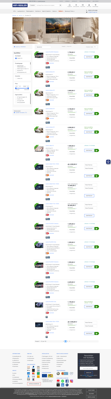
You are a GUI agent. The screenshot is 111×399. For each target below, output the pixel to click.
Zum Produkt (89, 56)
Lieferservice (16, 360)
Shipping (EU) (16, 358)
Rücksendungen (16, 362)
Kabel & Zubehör (46, 11)
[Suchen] (60, 5)
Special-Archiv (46, 366)
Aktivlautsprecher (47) (21, 72)
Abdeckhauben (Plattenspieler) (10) (21, 66)
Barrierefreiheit (60, 362)
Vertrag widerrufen (34, 383)
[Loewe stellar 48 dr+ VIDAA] (39, 325)
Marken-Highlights (46, 360)
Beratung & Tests (69, 11)
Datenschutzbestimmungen (55, 396)
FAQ (14, 375)
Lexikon (14, 373)
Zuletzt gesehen (76, 6)
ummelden (91, 375)
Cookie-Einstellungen (29, 393)
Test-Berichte (45, 364)
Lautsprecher (20, 11)
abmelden (84, 375)
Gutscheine (15, 366)
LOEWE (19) (19, 78)
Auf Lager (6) (20, 100)
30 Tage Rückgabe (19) (22, 97)
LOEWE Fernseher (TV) (21, 112)
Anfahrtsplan (30, 360)
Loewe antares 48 (50, 90)
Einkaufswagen (95, 6)
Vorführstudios (31, 358)
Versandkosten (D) (17, 356)
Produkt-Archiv (46, 368)
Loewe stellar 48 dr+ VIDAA (52, 321)
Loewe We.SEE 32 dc (51, 301)
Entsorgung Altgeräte (17, 379)
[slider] (16, 88)
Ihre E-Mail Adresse (88, 368)
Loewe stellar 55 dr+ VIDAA (52, 164)
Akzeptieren (91, 390)
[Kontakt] (89, 10)
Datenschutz (74, 1)
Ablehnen (91, 393)
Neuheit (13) (19, 98)
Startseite (14, 15)
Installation (15, 381)
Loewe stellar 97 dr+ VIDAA (52, 203)
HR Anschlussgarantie (18, 383)
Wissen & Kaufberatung (48, 358)
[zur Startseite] (20, 5)
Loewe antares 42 (50, 72)
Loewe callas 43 (50, 145)
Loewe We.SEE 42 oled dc (52, 223)
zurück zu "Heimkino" (21, 46)
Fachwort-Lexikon (46, 362)
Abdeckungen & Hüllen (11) (23, 68)
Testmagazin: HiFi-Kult (47, 356)
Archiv (86, 376)
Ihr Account (89, 6)
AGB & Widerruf (96, 1)
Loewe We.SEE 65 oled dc (52, 281)
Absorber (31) (20, 70)
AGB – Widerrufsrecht (62, 356)
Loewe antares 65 (50, 127)
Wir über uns (30, 356)
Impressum (63, 396)
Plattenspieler (29, 11)
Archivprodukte (20, 102)
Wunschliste (82, 6)
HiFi (14, 11)
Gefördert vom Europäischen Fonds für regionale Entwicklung (48, 380)
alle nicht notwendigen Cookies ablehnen (70, 394)
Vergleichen (69, 6)
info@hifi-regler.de (41, 1)
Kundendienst (16, 377)
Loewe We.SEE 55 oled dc (52, 262)
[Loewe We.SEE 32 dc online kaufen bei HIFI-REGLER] (39, 305)
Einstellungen (91, 397)
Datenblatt (51, 63)
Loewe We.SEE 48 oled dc (52, 52)
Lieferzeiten (15, 364)
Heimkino (37, 11)
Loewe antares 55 (50, 108)
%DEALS (60, 11)
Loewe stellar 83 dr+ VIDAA (52, 184)
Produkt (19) (19, 58)
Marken (54, 11)
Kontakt (61, 1)
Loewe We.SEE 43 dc (51, 242)
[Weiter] (70, 341)
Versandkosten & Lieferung (84, 1)
